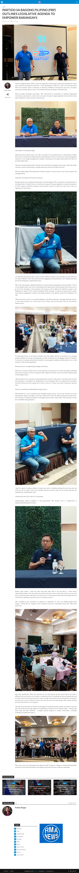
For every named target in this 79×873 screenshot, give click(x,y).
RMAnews (35, 871)
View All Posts (72, 803)
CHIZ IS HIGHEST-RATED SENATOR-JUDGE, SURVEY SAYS (39, 787)
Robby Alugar (7, 90)
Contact (6, 871)
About (12, 871)
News (3, 7)
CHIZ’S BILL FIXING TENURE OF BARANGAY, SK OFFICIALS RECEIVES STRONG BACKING (13, 787)
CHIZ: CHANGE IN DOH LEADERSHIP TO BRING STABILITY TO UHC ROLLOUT (65, 787)
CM (45, 871)
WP (53, 871)
